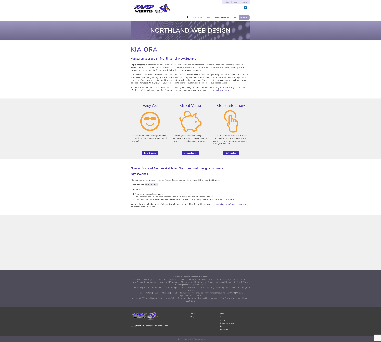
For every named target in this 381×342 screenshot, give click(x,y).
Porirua (178, 284)
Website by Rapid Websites (191, 339)
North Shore (242, 282)
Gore (226, 287)
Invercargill (163, 282)
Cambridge (170, 287)
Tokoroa (146, 287)
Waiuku (239, 293)
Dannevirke (209, 293)
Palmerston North (205, 279)
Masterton (188, 284)
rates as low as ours (220, 90)
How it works (197, 17)
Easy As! (150, 105)
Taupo (203, 284)
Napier (218, 279)
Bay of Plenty (157, 298)
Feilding (210, 287)
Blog (235, 2)
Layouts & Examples (222, 17)
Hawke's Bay (171, 298)
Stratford (231, 293)
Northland (136, 298)
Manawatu (191, 298)
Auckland (138, 279)
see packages (190, 153)
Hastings (227, 279)
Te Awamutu (157, 287)
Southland (190, 301)
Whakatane (136, 287)
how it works (150, 153)
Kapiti (193, 282)
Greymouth (235, 287)
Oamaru (201, 287)
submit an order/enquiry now (229, 204)
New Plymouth (138, 282)
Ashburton (181, 287)
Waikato (146, 298)
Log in (203, 339)
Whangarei (152, 282)
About (227, 2)
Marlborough (212, 298)
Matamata (220, 293)
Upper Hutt (230, 282)
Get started (231, 153)
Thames (157, 293)
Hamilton (173, 279)
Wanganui (174, 282)
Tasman (201, 298)
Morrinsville (197, 293)
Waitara (148, 293)
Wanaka (197, 295)
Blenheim (201, 282)
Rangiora (246, 287)
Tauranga (192, 279)
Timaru (211, 282)
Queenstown (186, 295)
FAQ (235, 17)
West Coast (225, 298)
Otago (246, 298)
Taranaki (182, 298)
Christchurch (161, 279)
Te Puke (174, 293)
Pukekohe (192, 287)
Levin (196, 284)
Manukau (220, 282)
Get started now (231, 105)
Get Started (244, 17)
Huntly (140, 293)
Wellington (149, 279)
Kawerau (191, 290)
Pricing (209, 17)
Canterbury (236, 298)
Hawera (219, 287)
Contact (244, 2)
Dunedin (182, 279)
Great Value (190, 105)
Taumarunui (185, 293)
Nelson (235, 279)
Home (187, 16)
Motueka (166, 293)
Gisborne (185, 282)
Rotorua (244, 279)
